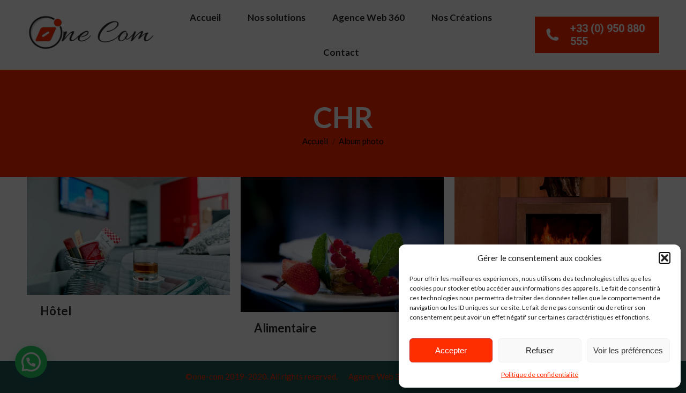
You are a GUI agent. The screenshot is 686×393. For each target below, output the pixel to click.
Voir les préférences (628, 350)
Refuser (540, 350)
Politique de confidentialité (539, 374)
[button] (664, 258)
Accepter (451, 350)
